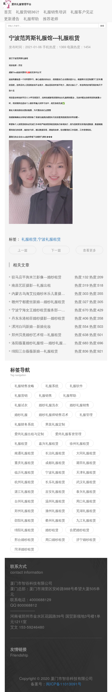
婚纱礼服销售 (79, 404)
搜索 (102, 25)
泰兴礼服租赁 (86, 491)
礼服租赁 (21, 443)
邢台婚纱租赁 (24, 539)
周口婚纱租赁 (55, 539)
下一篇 (56, 250)
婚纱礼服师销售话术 (53, 414)
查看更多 (89, 250)
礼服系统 (51, 385)
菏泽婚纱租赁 (24, 549)
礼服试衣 (21, 404)
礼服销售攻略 (24, 385)
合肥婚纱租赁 (79, 529)
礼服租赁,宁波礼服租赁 (41, 239)
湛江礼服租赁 (24, 491)
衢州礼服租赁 (55, 520)
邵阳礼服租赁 (24, 520)
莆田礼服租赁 (86, 462)
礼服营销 (21, 395)
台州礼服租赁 (24, 501)
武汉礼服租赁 (86, 481)
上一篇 (22, 250)
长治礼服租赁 (55, 453)
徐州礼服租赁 (79, 443)
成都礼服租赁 (55, 462)
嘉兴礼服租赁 (48, 443)
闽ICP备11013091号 (63, 684)
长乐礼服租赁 (55, 481)
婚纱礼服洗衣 (48, 404)
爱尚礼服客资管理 (68, 433)
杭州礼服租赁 (24, 481)
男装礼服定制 (55, 424)
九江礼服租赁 (86, 520)
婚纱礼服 (21, 414)
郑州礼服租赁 (24, 510)
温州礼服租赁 (55, 501)
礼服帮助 (69, 395)
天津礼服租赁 (86, 472)
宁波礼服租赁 (55, 472)
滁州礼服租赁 (55, 510)
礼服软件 (76, 385)
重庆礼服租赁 (24, 462)
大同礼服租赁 (86, 453)
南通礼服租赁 (24, 453)
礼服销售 (45, 395)
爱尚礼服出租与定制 (29, 433)
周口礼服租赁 (86, 501)
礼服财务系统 (24, 424)
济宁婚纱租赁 (86, 539)
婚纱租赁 (51, 529)
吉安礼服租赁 (55, 491)
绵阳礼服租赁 (24, 529)
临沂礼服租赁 (24, 472)
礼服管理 (86, 414)
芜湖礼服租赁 (86, 510)
